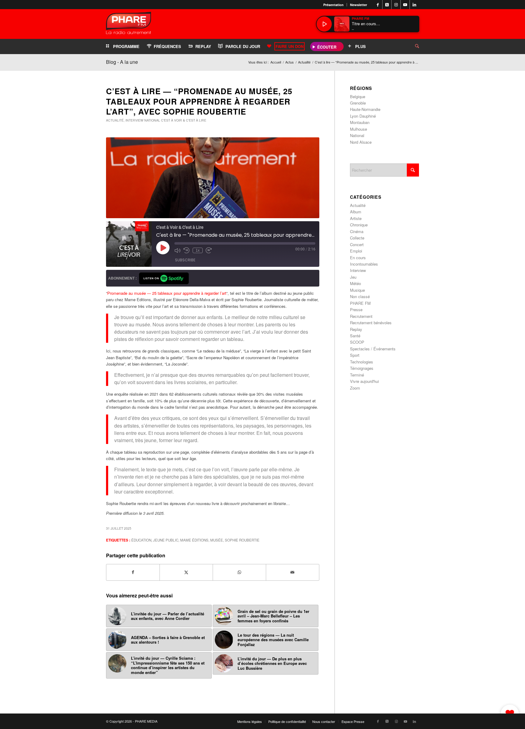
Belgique (357, 96)
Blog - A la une (122, 61)
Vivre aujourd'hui (364, 381)
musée (216, 540)
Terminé (357, 375)
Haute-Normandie (365, 109)
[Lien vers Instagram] (396, 4)
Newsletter (358, 4)
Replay (356, 329)
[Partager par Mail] (292, 572)
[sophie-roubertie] (212, 177)
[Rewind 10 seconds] (187, 250)
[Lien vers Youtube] (405, 4)
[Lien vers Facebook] (377, 4)
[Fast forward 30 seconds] (209, 250)
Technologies (361, 362)
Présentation (333, 4)
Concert (357, 244)
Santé (355, 336)
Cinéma (356, 231)
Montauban (359, 122)
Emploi (356, 251)
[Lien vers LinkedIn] (414, 4)
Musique (357, 290)
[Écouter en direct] (324, 24)
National (152, 120)
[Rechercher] (412, 46)
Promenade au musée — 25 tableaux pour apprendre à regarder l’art (166, 293)
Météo (355, 283)
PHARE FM (360, 303)
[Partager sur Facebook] (133, 572)
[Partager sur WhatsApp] (239, 572)
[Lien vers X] (387, 4)
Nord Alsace (361, 142)
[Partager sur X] (186, 572)
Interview (134, 120)
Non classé (360, 296)
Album (355, 212)
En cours (358, 257)
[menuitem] (333, 4)
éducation (141, 540)
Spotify (164, 278)
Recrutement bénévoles (371, 322)
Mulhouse (358, 129)
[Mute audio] (177, 250)
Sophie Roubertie (242, 540)
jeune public (165, 540)
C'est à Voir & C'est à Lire (183, 120)
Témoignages (361, 368)
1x (198, 250)
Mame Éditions (194, 540)
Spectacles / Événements (373, 349)
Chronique (359, 225)
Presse (356, 309)
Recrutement (361, 316)
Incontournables (364, 264)
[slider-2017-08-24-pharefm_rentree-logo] (128, 24)
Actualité (115, 120)
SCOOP (357, 342)
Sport (354, 355)
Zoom (355, 388)
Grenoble (358, 103)
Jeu (353, 277)
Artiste (356, 218)
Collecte (357, 238)
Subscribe (185, 260)
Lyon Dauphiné (363, 116)
